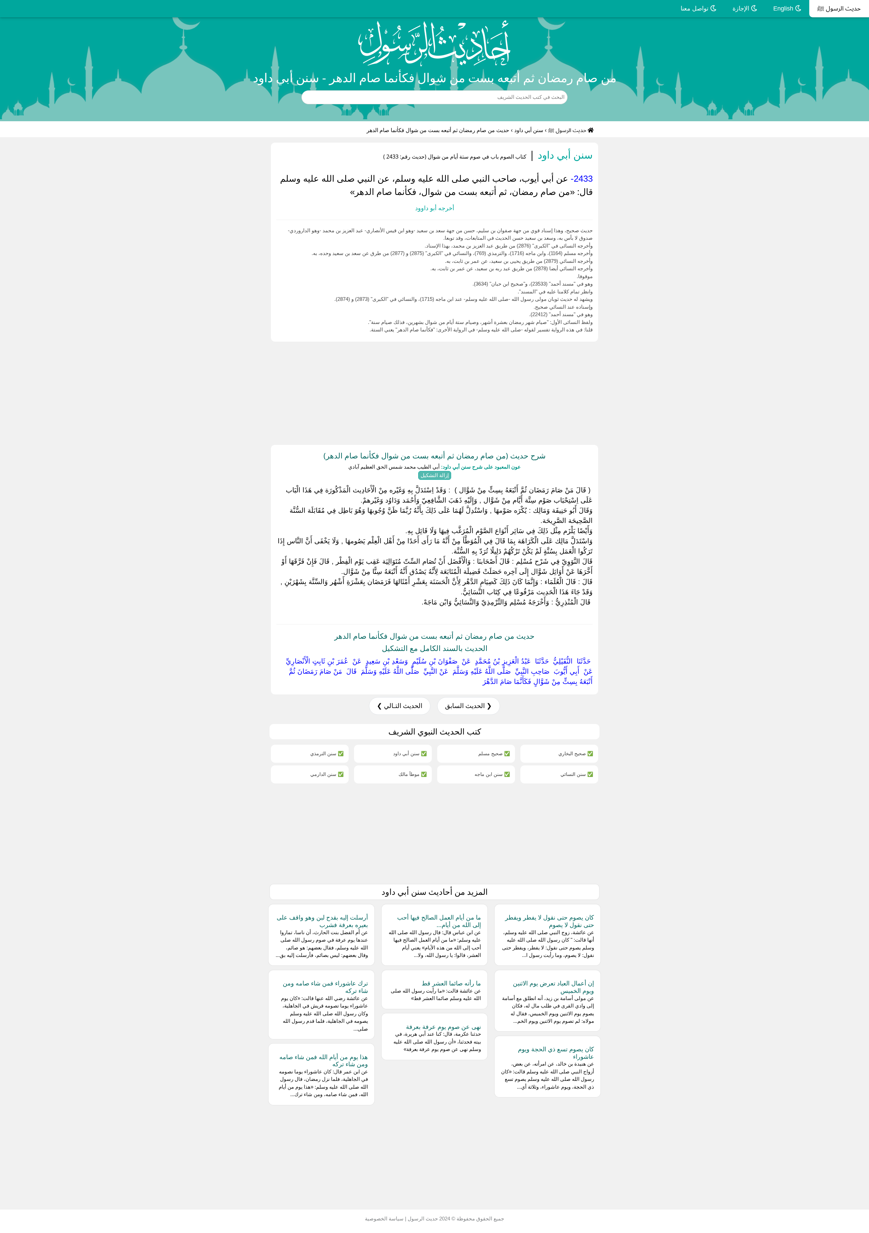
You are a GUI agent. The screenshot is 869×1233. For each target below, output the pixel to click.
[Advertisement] (665, 391)
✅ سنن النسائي (576, 774)
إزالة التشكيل (435, 475)
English (784, 8)
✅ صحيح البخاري (575, 753)
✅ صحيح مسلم (494, 753)
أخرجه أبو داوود (434, 208)
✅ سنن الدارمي (327, 774)
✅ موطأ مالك (413, 774)
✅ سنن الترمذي (327, 753)
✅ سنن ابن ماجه (492, 774)
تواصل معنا (695, 8)
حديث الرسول (422, 1218)
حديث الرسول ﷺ (839, 8)
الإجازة (742, 8)
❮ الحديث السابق (468, 705)
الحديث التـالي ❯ (399, 705)
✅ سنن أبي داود (410, 753)
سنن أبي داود (528, 130)
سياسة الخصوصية (384, 1218)
